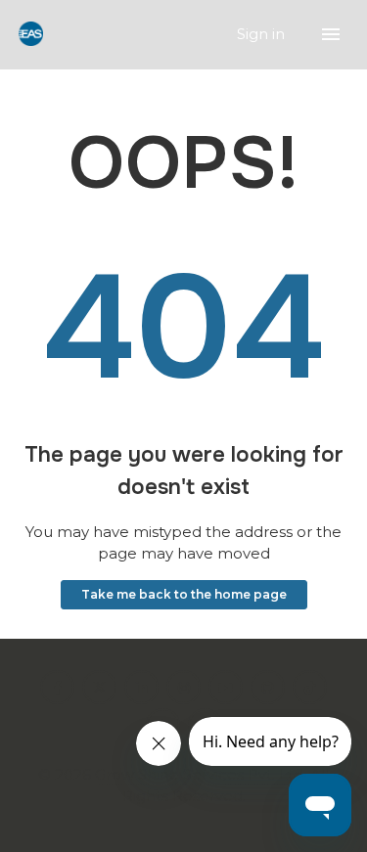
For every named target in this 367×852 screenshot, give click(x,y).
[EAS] (31, 35)
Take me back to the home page (184, 594)
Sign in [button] (263, 33)
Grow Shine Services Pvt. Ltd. (200, 774)
